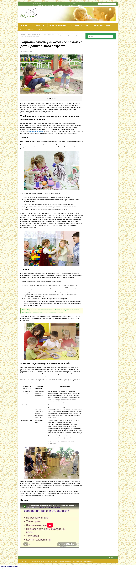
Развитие (23, 25)
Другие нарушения (27, 29)
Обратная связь (111, 557)
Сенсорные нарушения (57, 25)
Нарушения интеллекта (80, 25)
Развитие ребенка (34, 35)
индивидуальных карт (35, 131)
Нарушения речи (38, 25)
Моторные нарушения (102, 25)
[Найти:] (107, 4)
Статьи (42, 29)
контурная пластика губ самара (7, 567)
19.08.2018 (25, 51)
